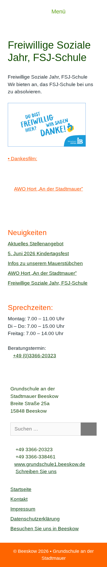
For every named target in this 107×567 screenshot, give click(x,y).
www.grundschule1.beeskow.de (49, 464)
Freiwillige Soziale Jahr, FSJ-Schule (48, 283)
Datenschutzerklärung (35, 518)
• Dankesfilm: (22, 158)
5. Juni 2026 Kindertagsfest (38, 253)
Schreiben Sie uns (36, 471)
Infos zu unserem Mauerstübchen (45, 263)
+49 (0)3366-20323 (34, 355)
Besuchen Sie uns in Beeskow (44, 528)
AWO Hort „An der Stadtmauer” (48, 189)
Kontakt (19, 499)
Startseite (20, 489)
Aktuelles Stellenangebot (35, 243)
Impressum (22, 509)
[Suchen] (89, 429)
